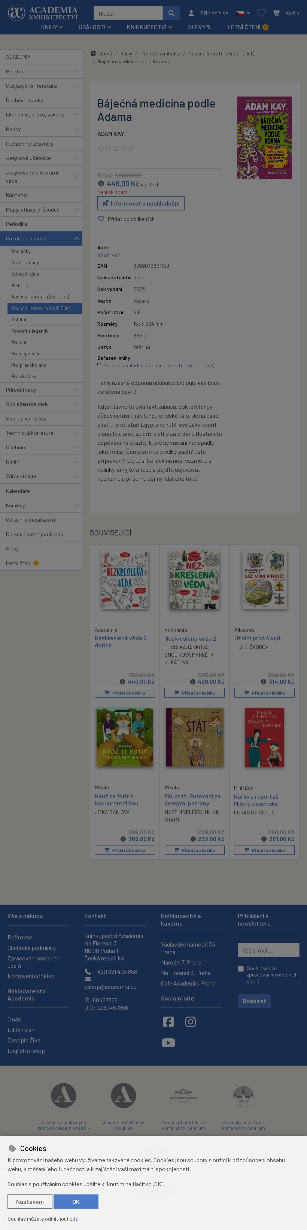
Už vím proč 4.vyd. (258, 637)
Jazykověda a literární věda (32, 176)
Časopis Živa (23, 1040)
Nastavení (30, 1201)
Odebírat (254, 1000)
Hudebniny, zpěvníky (30, 143)
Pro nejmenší (25, 353)
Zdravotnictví (21, 476)
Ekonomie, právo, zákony (35, 114)
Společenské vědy (27, 404)
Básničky (21, 251)
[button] (242, 13)
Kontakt (95, 915)
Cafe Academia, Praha (188, 983)
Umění (13, 462)
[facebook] (168, 1021)
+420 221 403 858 (115, 971)
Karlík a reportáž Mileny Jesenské (256, 800)
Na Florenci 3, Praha (186, 972)
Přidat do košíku (128, 692)
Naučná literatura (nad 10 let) (41, 308)
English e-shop (26, 1050)
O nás (14, 1019)
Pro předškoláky (28, 365)
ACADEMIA (18, 57)
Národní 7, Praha (181, 962)
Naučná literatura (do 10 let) (40, 297)
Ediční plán (20, 1029)
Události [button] (92, 26)
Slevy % (200, 26)
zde (74, 1218)
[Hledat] (171, 13)
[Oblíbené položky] (261, 13)
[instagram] (190, 1021)
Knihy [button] (49, 26)
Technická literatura (30, 432)
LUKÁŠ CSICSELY (254, 812)
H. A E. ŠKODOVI (252, 647)
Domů (105, 53)
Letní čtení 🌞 (248, 26)
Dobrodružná (25, 274)
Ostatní (18, 319)
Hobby (13, 129)
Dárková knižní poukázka (34, 534)
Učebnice (17, 447)
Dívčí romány (25, 262)
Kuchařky (17, 195)
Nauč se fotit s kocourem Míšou (117, 799)
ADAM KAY (110, 133)
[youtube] (168, 1042)
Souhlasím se (272, 974)
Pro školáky (23, 376)
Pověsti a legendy (29, 331)
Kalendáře (18, 491)
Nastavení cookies (30, 976)
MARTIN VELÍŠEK (183, 812)
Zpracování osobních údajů (33, 961)
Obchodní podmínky (31, 947)
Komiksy (15, 505)
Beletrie (15, 71)
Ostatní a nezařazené (31, 519)
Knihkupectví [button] (147, 26)
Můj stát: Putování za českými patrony (193, 799)
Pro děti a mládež (26, 238)
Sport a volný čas (26, 418)
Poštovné (19, 937)
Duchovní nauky (24, 100)
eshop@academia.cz (110, 986)
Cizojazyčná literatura (31, 85)
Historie (19, 285)
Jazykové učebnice (28, 158)
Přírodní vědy (21, 389)
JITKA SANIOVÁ (112, 812)
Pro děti (19, 342)
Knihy (126, 53)
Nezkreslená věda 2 (190, 638)
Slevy (12, 548)
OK (76, 1201)
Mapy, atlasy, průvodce (33, 209)
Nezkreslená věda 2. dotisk (121, 641)
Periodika (17, 224)
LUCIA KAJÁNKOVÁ (186, 647)
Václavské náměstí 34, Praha (189, 948)
